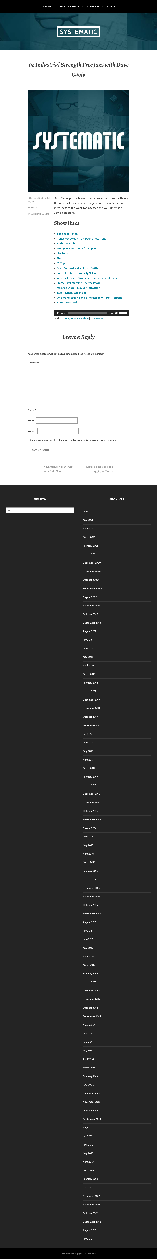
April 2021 (88, 528)
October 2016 (90, 811)
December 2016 (91, 793)
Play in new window (77, 318)
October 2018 (90, 614)
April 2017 (88, 759)
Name (32, 409)
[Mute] (116, 313)
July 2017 (87, 734)
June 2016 (88, 836)
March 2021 (89, 537)
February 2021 (90, 545)
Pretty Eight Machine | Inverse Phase (78, 283)
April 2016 (88, 853)
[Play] (57, 313)
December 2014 (91, 990)
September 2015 (92, 913)
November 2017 (91, 708)
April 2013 (88, 1161)
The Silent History (67, 233)
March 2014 (89, 1067)
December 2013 (91, 1093)
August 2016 (89, 828)
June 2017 (88, 742)
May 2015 (88, 947)
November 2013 (91, 1101)
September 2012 (92, 1221)
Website (32, 431)
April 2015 (88, 956)
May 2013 (88, 1153)
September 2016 (92, 819)
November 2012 (91, 1204)
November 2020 (92, 571)
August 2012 (89, 1230)
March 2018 (89, 674)
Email (32, 420)
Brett (34, 207)
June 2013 (88, 1144)
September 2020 (92, 588)
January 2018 (90, 691)
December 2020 (92, 562)
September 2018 (92, 622)
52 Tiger (62, 263)
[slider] (123, 312)
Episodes (47, 6)
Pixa (59, 258)
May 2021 (88, 519)
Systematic (78, 31)
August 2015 (89, 922)
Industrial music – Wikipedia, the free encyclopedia (87, 278)
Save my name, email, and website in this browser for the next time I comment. (75, 440)
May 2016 (88, 845)
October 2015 (90, 905)
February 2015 (90, 973)
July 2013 (87, 1136)
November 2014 (91, 999)
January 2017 (89, 785)
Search (111, 6)
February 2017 (90, 776)
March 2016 (89, 862)
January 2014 (90, 1084)
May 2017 (88, 751)
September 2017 (92, 725)
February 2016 (90, 870)
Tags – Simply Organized (72, 292)
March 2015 (89, 964)
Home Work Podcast (69, 302)
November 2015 (91, 896)
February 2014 (90, 1076)
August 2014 (90, 1024)
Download (96, 318)
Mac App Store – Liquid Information (78, 288)
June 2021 (88, 511)
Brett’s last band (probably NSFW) (77, 273)
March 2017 (89, 768)
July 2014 (88, 1033)
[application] (91, 313)
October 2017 (90, 716)
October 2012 (90, 1213)
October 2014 (90, 1007)
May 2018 (88, 656)
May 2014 (88, 1050)
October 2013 (90, 1110)
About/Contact (70, 6)
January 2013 (89, 1187)
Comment (34, 362)
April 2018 (88, 665)
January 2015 (89, 982)
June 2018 (88, 648)
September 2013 (92, 1119)
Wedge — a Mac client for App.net (77, 248)
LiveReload (63, 253)
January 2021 (89, 554)
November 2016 (91, 802)
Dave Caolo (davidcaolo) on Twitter (78, 268)
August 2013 (89, 1127)
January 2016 (89, 879)
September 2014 (92, 1016)
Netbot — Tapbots (68, 243)
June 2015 (88, 939)
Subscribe (93, 6)
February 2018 (90, 682)
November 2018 (91, 605)
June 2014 (88, 1041)
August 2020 (90, 597)
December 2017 (91, 699)
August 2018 (90, 631)
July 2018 (88, 639)
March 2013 (89, 1170)
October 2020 (91, 579)
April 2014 (88, 1059)
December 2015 (91, 888)
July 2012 (87, 1238)
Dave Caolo (42, 214)
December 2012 (91, 1196)
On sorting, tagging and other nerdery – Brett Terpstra (89, 297)
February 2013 (90, 1178)
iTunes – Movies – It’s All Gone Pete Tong (81, 238)
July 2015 (87, 930)
